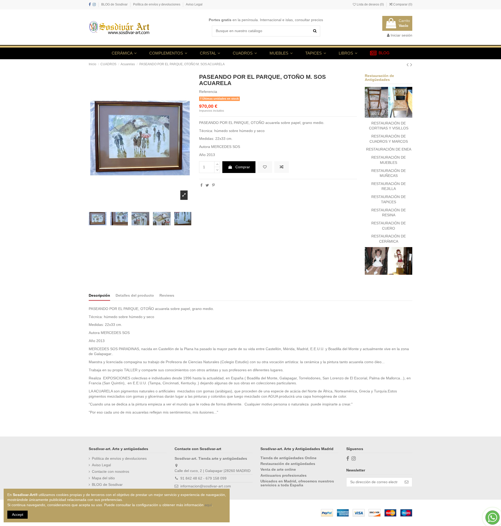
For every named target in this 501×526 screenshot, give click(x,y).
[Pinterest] (213, 185)
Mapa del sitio (103, 478)
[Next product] (411, 65)
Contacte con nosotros (110, 471)
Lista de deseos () (370, 4)
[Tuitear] (207, 185)
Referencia (208, 91)
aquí (208, 505)
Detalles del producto (135, 295)
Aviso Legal (194, 4)
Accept (17, 514)
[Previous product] (408, 65)
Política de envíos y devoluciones (157, 4)
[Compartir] (201, 185)
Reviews (166, 295)
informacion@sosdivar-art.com (205, 486)
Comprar (242, 167)
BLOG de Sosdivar (114, 4)
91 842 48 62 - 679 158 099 (203, 478)
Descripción (99, 295)
